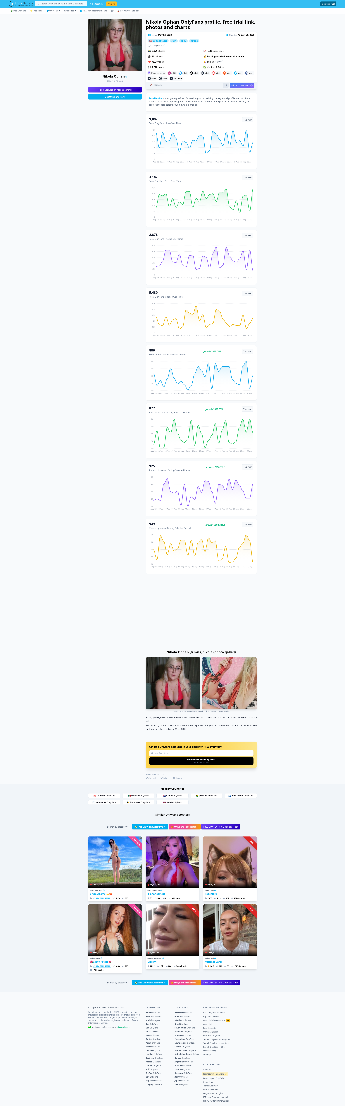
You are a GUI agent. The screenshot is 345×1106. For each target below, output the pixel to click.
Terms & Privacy (210, 1085)
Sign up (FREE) (328, 4)
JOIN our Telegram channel (95, 10)
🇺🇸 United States (158, 40)
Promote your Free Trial (213, 1078)
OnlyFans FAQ (209, 1050)
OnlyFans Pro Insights (213, 1093)
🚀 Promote (155, 84)
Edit (220, 61)
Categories (69, 10)
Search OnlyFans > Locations (216, 1043)
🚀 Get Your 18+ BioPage (128, 10)
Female (210, 61)
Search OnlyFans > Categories (216, 1039)
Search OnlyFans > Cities (214, 1047)
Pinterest (178, 778)
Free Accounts (209, 1028)
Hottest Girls (97, 4)
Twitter (165, 778)
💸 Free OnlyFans (18, 10)
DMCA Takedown (210, 1089)
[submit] (201, 761)
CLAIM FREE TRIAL (101, 898)
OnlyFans (53, 10)
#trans (194, 40)
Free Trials (208, 1024)
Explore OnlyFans (211, 1016)
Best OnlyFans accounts (214, 1012)
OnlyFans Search (210, 1031)
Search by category (117, 826)
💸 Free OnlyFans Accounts (148, 826)
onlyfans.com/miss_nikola (199, 711)
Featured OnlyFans (211, 1035)
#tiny (183, 40)
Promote (111, 4)
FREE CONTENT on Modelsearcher (115, 89)
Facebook (152, 778)
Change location (157, 45)
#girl (173, 40)
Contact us (208, 1082)
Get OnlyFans (115, 96)
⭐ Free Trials (36, 10)
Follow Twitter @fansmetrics (216, 1101)
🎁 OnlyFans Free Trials (183, 826)
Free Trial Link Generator (216, 1020)
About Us (207, 1069)
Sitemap (207, 1054)
